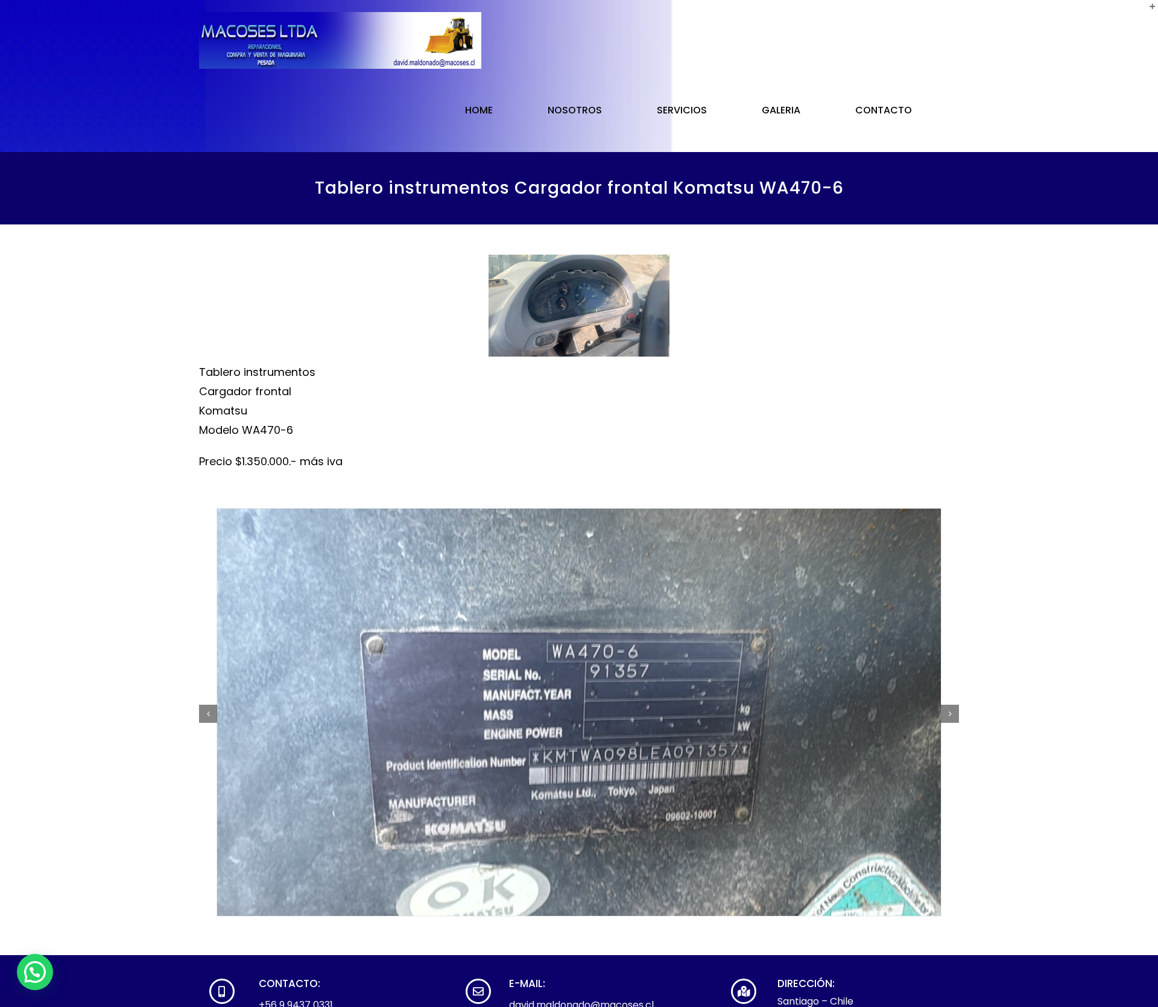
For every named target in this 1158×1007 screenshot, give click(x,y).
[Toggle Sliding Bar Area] (1147, 11)
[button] (35, 972)
